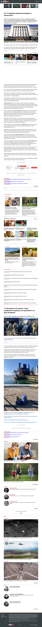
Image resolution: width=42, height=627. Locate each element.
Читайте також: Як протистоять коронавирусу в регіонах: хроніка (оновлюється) (20, 422)
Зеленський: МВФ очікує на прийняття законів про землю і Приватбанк (16, 183)
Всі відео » (36, 582)
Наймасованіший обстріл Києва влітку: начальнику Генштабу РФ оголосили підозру (20, 302)
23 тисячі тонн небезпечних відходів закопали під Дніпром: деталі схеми (18, 271)
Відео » (5, 516)
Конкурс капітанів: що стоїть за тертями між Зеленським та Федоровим (21, 495)
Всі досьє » (36, 608)
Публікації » (6, 441)
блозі (14, 44)
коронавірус (14, 428)
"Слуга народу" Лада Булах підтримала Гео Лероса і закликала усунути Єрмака (17, 179)
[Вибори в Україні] (34, 7)
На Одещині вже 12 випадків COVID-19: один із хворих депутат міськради (16, 432)
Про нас (2, 614)
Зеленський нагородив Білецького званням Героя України (15, 292)
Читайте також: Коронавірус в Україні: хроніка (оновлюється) (16, 419)
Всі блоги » (36, 508)
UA (36, 1)
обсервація (28, 428)
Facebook (16, 338)
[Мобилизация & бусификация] (16, 7)
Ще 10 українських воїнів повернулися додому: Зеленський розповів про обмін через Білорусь (20, 286)
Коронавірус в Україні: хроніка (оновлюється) (11, 436)
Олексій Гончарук (30, 173)
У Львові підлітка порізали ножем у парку (12, 281)
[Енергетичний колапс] (8, 7)
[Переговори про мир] (25, 7)
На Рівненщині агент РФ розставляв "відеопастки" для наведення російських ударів (20, 289)
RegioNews (35, 44)
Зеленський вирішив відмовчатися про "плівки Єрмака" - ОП (14, 181)
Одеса (18, 428)
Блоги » (5, 486)
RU (38, 1)
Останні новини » (7, 269)
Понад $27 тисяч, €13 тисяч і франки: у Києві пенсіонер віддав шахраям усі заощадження (21, 278)
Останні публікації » (8, 194)
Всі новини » (35, 186)
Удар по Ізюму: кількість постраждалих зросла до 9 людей (15, 296)
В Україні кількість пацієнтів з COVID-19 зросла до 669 (13, 434)
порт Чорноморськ (22, 428)
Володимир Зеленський (22, 173)
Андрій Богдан (8, 173)
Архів (2, 617)
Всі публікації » (35, 484)
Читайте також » (7, 178)
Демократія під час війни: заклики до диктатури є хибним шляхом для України (19, 299)
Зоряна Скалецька (15, 173)
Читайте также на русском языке (25, 17)
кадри (34, 173)
